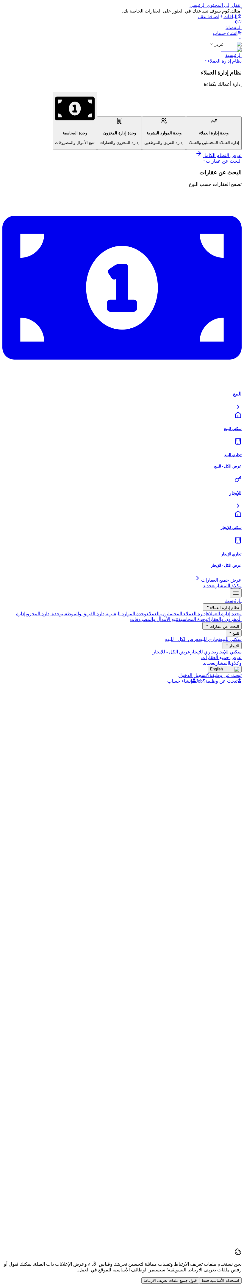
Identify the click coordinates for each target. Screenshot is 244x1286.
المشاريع (216, 585)
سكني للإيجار (229, 651)
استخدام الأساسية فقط (220, 1280)
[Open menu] (236, 592)
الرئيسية (233, 55)
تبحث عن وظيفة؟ (224, 675)
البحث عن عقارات (224, 161)
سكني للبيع (231, 639)
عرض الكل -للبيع (181, 639)
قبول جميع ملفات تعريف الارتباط (170, 1280)
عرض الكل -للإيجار (171, 651)
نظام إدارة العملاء (224, 60)
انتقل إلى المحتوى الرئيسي (216, 5)
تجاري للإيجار (203, 651)
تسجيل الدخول (192, 675)
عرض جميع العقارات (221, 657)
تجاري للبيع (209, 639)
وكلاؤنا (235, 585)
